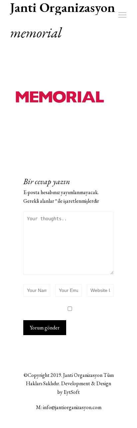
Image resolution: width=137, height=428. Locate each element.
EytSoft (72, 392)
